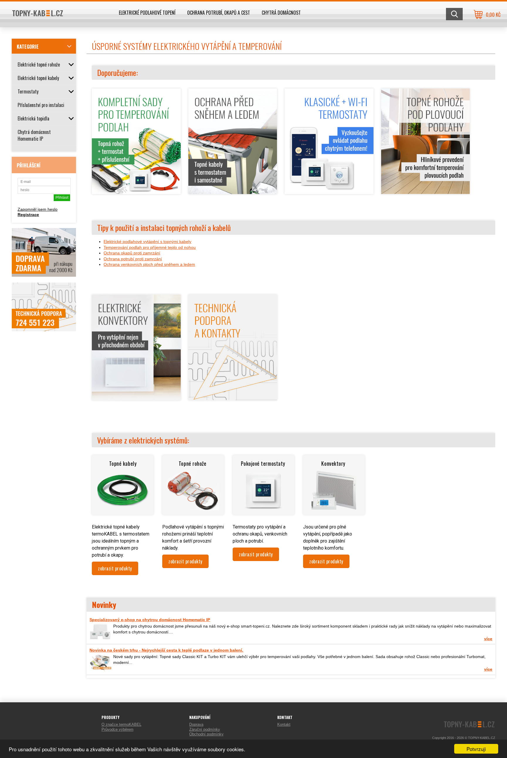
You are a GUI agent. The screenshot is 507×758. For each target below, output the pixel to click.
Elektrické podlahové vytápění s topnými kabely (147, 241)
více (488, 638)
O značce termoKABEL (121, 724)
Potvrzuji (476, 748)
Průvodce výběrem (117, 729)
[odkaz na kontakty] (235, 398)
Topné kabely (122, 463)
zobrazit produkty (115, 568)
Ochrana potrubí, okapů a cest (218, 12)
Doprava (196, 724)
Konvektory (334, 463)
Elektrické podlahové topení (147, 12)
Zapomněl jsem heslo (38, 209)
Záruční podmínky (204, 729)
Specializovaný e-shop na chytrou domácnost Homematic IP (149, 619)
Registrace (28, 214)
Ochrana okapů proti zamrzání (132, 253)
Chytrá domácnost (281, 12)
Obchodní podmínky (206, 734)
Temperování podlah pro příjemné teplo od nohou (150, 247)
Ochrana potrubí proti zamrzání (133, 258)
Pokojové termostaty (264, 463)
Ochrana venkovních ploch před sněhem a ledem (149, 264)
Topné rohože (193, 463)
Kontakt (283, 724)
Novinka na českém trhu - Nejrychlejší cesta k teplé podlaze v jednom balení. (166, 650)
